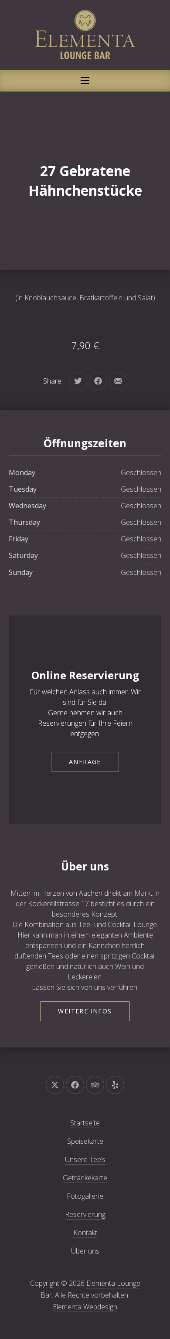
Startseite (85, 1123)
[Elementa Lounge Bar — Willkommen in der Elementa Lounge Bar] (85, 35)
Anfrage (85, 762)
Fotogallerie (85, 1196)
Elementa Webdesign (85, 1307)
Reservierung (85, 1214)
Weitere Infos (85, 1011)
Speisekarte (85, 1141)
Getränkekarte (85, 1178)
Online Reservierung (85, 675)
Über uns (85, 1251)
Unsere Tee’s (85, 1159)
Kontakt (85, 1232)
